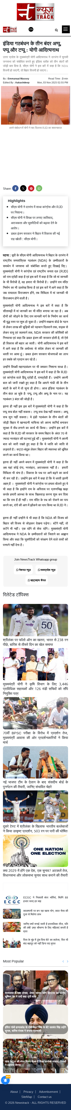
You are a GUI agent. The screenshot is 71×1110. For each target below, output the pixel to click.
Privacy (28, 1091)
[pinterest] (31, 188)
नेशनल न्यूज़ (25, 569)
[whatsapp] (39, 188)
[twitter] (23, 188)
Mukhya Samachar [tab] (35, 886)
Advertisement (48, 1091)
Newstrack (22, 1102)
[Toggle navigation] (66, 29)
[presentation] (63, 961)
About (14, 1091)
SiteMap (26, 1096)
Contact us (45, 1096)
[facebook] (15, 188)
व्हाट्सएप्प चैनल (38, 580)
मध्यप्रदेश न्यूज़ (48, 569)
